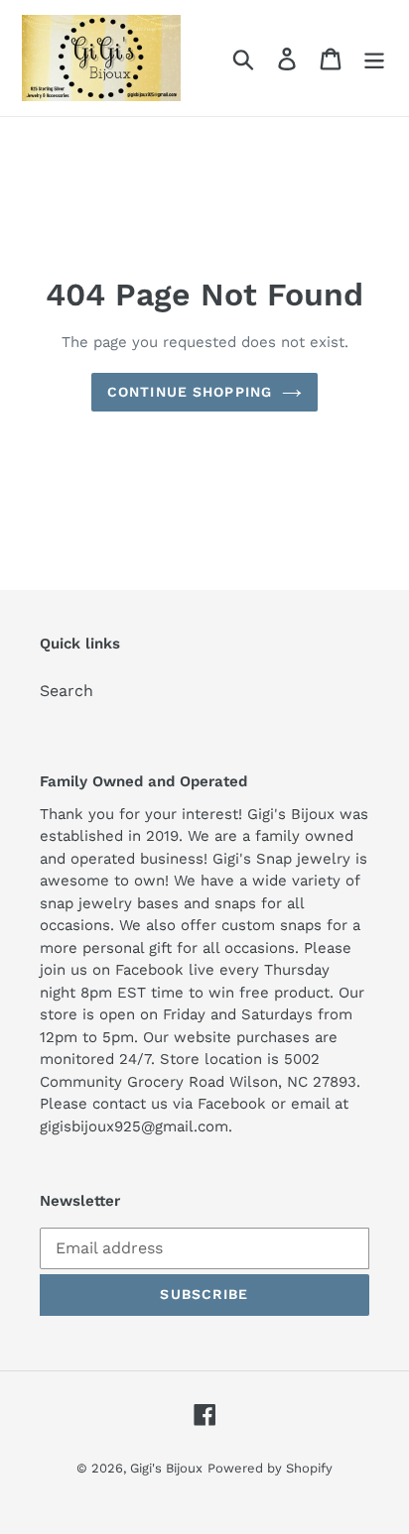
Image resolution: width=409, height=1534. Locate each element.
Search (66, 690)
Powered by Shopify (270, 1468)
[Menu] (374, 58)
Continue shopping (189, 392)
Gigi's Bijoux (166, 1468)
